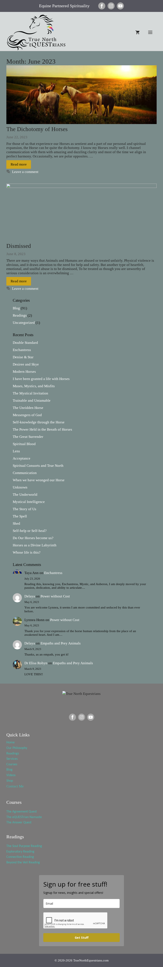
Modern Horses (24, 372)
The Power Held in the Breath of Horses (42, 429)
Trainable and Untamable (32, 401)
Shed (16, 523)
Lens (16, 451)
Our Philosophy (16, 748)
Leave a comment (25, 172)
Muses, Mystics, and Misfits (34, 386)
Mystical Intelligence (29, 502)
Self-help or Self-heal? (30, 531)
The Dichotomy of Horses (37, 129)
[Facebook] (101, 8)
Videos (10, 775)
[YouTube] (120, 8)
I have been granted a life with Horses (41, 379)
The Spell (20, 516)
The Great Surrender (28, 437)
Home (10, 742)
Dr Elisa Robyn (35, 663)
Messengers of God (27, 415)
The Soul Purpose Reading (24, 846)
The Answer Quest (18, 822)
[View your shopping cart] (137, 32)
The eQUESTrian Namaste (24, 817)
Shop (9, 781)
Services (12, 759)
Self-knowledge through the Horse (39, 422)
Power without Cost (55, 596)
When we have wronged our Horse (39, 480)
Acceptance (21, 458)
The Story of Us (24, 509)
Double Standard (25, 343)
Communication (25, 473)
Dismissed (18, 246)
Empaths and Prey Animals (61, 643)
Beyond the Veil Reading (23, 862)
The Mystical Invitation (30, 393)
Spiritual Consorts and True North (38, 466)
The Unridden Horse (28, 408)
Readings (20, 315)
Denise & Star (23, 357)
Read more (19, 164)
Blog (16, 308)
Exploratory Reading (20, 851)
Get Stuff (82, 938)
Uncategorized (24, 323)
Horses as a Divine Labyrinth (34, 545)
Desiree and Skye (26, 364)
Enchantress (22, 350)
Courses (11, 764)
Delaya (29, 596)
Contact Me (15, 786)
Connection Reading (20, 857)
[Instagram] (111, 8)
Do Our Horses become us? (33, 538)
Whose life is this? (27, 552)
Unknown (20, 487)
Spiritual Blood (24, 444)
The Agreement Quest (21, 811)
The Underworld (25, 495)
